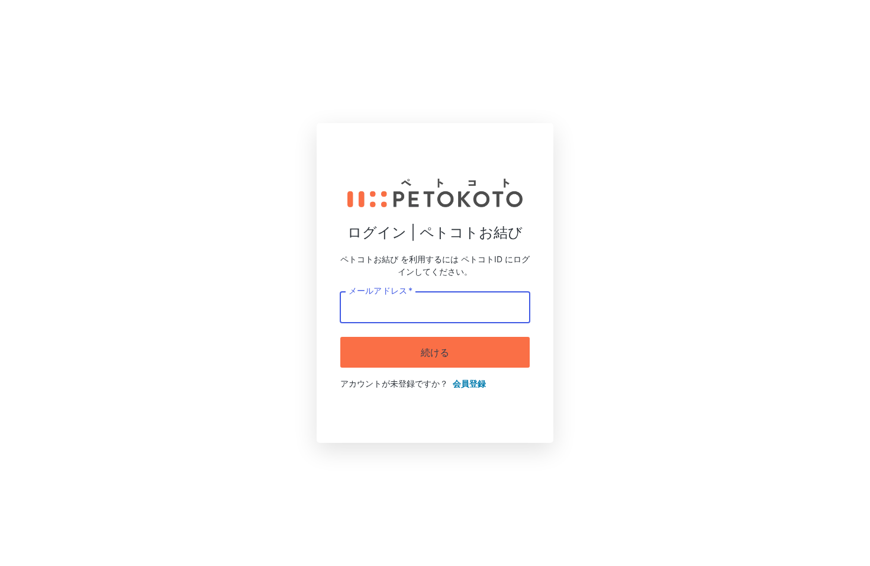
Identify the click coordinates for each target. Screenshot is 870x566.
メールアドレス (380, 290)
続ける (435, 352)
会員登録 (469, 383)
